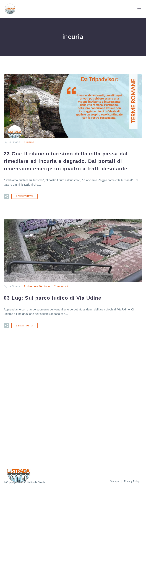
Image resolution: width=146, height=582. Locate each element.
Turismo (29, 142)
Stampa (114, 481)
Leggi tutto (24, 196)
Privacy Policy (132, 481)
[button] (6, 196)
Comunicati (61, 286)
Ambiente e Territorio (37, 286)
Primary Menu (139, 9)
